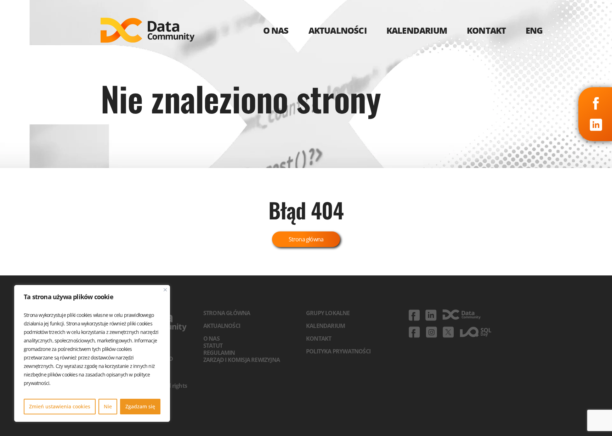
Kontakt (318, 338)
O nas (211, 338)
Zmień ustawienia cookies (59, 406)
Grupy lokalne (328, 313)
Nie (108, 406)
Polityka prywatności (338, 351)
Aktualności (221, 326)
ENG (534, 30)
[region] (92, 353)
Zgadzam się (140, 406)
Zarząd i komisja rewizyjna (241, 360)
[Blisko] (165, 289)
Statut (212, 346)
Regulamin (219, 353)
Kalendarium (325, 326)
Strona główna (306, 239)
